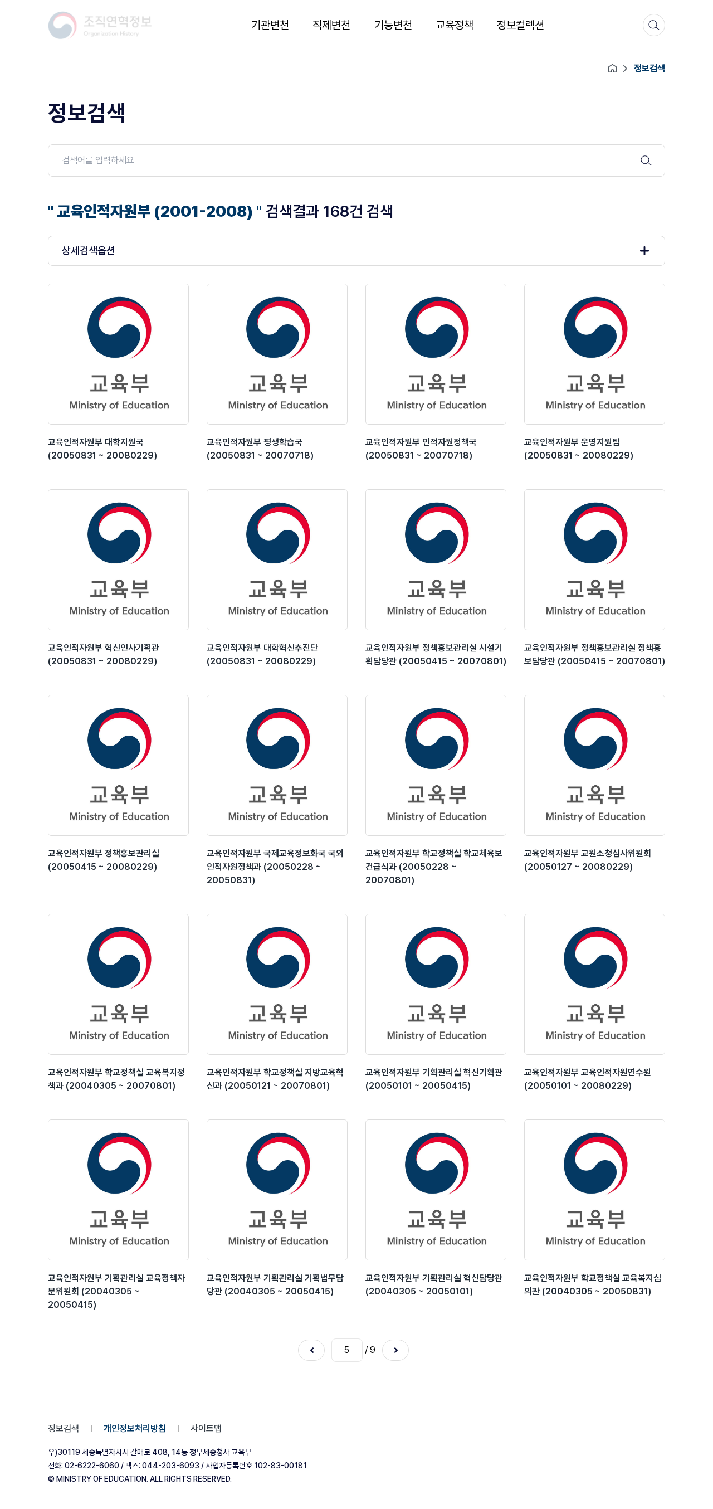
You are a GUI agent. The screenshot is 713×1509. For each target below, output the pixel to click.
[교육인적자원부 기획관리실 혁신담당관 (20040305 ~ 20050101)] (435, 1189)
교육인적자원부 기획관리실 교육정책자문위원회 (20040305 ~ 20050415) (116, 1291)
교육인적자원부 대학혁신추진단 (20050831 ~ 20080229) (262, 654)
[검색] (654, 25)
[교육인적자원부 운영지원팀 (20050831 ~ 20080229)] (594, 354)
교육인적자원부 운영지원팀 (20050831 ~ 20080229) (578, 449)
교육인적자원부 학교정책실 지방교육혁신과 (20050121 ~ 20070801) (275, 1079)
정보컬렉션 (520, 25)
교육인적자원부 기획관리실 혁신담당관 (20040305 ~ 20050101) (433, 1285)
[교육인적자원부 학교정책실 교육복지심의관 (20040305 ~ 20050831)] (594, 1189)
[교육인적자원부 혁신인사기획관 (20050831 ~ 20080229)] (118, 559)
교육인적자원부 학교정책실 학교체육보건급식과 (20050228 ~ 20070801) (433, 866)
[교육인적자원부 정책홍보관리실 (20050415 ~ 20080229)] (118, 765)
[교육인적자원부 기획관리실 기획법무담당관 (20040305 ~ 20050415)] (277, 1189)
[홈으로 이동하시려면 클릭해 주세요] (100, 25)
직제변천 (331, 25)
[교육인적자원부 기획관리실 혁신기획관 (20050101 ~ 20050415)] (435, 984)
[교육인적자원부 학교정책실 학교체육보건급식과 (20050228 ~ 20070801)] (435, 765)
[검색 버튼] (646, 160)
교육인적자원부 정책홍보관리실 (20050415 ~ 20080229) (103, 860)
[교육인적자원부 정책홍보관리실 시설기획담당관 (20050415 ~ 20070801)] (435, 559)
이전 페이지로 (311, 1350)
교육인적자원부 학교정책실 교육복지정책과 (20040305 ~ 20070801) (116, 1079)
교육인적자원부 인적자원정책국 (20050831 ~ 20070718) (421, 449)
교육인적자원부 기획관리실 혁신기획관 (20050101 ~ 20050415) (433, 1079)
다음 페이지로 (395, 1350)
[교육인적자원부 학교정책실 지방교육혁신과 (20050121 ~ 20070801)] (277, 984)
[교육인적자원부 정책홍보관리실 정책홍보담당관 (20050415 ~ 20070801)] (594, 559)
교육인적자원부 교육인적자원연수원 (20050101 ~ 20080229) (587, 1079)
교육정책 (454, 25)
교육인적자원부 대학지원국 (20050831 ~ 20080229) (102, 449)
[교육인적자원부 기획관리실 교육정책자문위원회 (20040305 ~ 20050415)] (118, 1189)
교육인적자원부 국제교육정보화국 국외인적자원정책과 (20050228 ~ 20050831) (275, 866)
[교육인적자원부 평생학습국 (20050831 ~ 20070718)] (277, 354)
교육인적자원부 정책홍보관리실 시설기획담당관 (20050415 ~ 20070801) (435, 654)
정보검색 (63, 1428)
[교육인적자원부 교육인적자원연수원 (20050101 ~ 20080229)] (594, 984)
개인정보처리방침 (135, 1428)
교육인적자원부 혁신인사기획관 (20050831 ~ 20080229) (103, 654)
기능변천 (393, 25)
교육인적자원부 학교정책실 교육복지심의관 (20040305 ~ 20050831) (592, 1285)
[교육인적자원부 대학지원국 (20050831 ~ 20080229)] (118, 354)
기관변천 (270, 25)
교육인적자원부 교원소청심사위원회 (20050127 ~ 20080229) (587, 860)
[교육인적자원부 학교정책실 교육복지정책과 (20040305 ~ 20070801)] (118, 984)
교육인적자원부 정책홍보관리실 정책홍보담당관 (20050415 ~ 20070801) (594, 654)
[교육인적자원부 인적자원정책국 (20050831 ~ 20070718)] (435, 354)
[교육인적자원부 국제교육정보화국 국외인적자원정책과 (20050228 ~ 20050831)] (277, 765)
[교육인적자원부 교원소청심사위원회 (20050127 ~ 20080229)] (594, 765)
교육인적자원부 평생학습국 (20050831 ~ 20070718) (260, 449)
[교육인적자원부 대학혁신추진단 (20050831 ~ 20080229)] (277, 559)
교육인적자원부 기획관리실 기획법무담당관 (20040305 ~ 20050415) (275, 1285)
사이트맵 (206, 1428)
